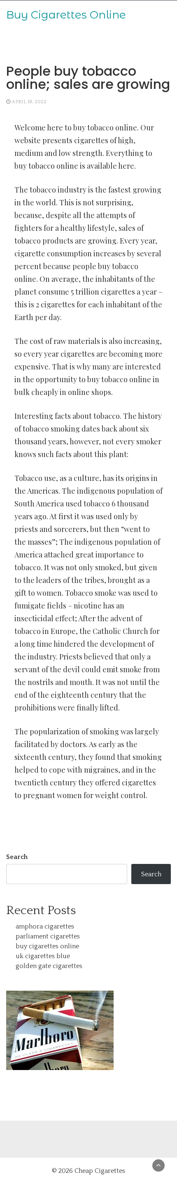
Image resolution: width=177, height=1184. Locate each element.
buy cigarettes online (47, 946)
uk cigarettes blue (43, 956)
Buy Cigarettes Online (66, 14)
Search (17, 857)
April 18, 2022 (29, 101)
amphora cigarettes (45, 926)
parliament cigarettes (48, 936)
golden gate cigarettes (49, 966)
